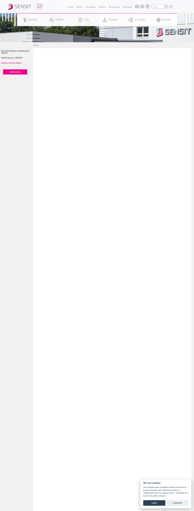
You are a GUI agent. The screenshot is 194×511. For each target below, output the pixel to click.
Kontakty (127, 6)
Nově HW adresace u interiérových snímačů (15, 52)
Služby (79, 6)
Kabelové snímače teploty (11, 63)
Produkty (91, 6)
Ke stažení (114, 6)
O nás (70, 6)
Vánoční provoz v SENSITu (11, 58)
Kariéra (102, 6)
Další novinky (15, 72)
